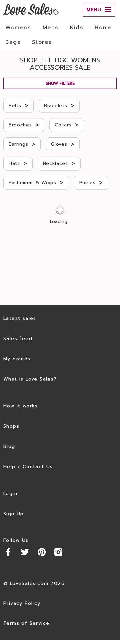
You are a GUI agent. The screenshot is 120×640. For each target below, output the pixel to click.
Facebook (8, 552)
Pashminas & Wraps (36, 182)
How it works (20, 405)
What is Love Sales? (30, 379)
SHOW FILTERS (60, 83)
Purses (91, 182)
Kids (76, 28)
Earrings (22, 144)
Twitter (25, 552)
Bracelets (59, 105)
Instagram (58, 552)
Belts (18, 105)
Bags (12, 42)
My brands (17, 358)
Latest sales (19, 318)
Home (103, 28)
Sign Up (13, 513)
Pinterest (42, 552)
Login (10, 493)
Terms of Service (26, 623)
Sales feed (17, 338)
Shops (11, 426)
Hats (18, 163)
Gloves (62, 144)
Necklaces (59, 163)
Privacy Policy (22, 603)
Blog (9, 446)
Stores (42, 42)
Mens (50, 28)
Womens (18, 28)
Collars (67, 125)
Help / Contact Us (28, 466)
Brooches (24, 125)
